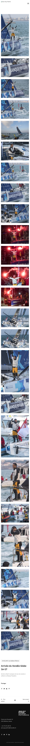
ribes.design (22, 742)
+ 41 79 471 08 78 (6, 726)
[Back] (15, 700)
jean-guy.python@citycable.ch (8, 728)
